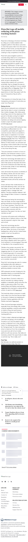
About (2, 490)
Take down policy (20, 535)
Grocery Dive (16, 505)
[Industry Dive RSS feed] (11, 481)
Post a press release (11, 467)
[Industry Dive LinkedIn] (2, 481)
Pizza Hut (16, 88)
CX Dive (15, 503)
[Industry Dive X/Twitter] (8, 481)
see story (9, 123)
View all (3, 467)
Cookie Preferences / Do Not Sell (9, 536)
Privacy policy (4, 535)
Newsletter (3, 497)
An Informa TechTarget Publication (14, 1)
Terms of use (12, 535)
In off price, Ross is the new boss (14, 399)
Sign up (21, 4)
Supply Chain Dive (17, 509)
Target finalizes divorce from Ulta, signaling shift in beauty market (14, 414)
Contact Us (4, 495)
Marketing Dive (16, 507)
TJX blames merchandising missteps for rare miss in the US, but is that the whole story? (15, 406)
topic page (12, 22)
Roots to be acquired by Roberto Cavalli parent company (12, 421)
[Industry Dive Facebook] (5, 481)
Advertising (15, 492)
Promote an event (17, 496)
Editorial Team (4, 492)
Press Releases (5, 503)
